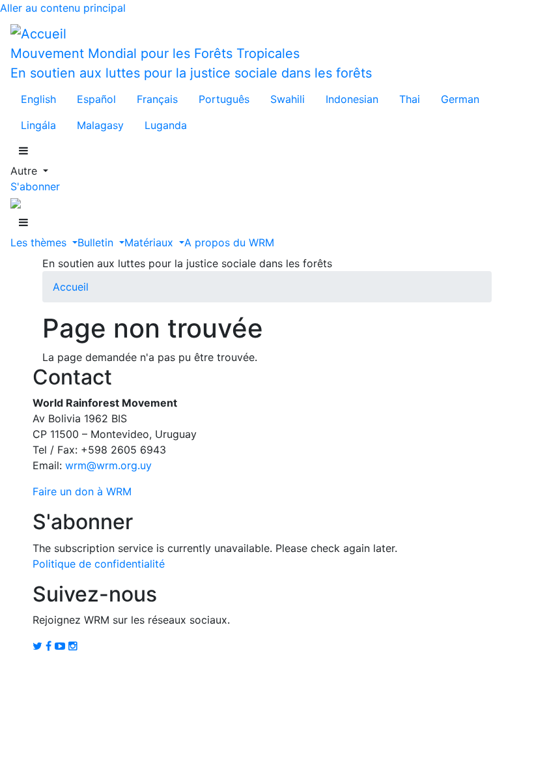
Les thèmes (40, 242)
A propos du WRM (229, 242)
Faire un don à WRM (82, 491)
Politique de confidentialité (99, 563)
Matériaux (150, 242)
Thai (409, 99)
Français (157, 99)
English (38, 99)
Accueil (71, 286)
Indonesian (352, 99)
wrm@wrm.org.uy (108, 465)
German (460, 99)
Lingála (38, 125)
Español (96, 99)
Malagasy (100, 125)
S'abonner (35, 186)
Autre (25, 170)
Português (224, 99)
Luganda (166, 125)
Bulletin (97, 242)
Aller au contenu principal (63, 7)
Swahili (287, 99)
